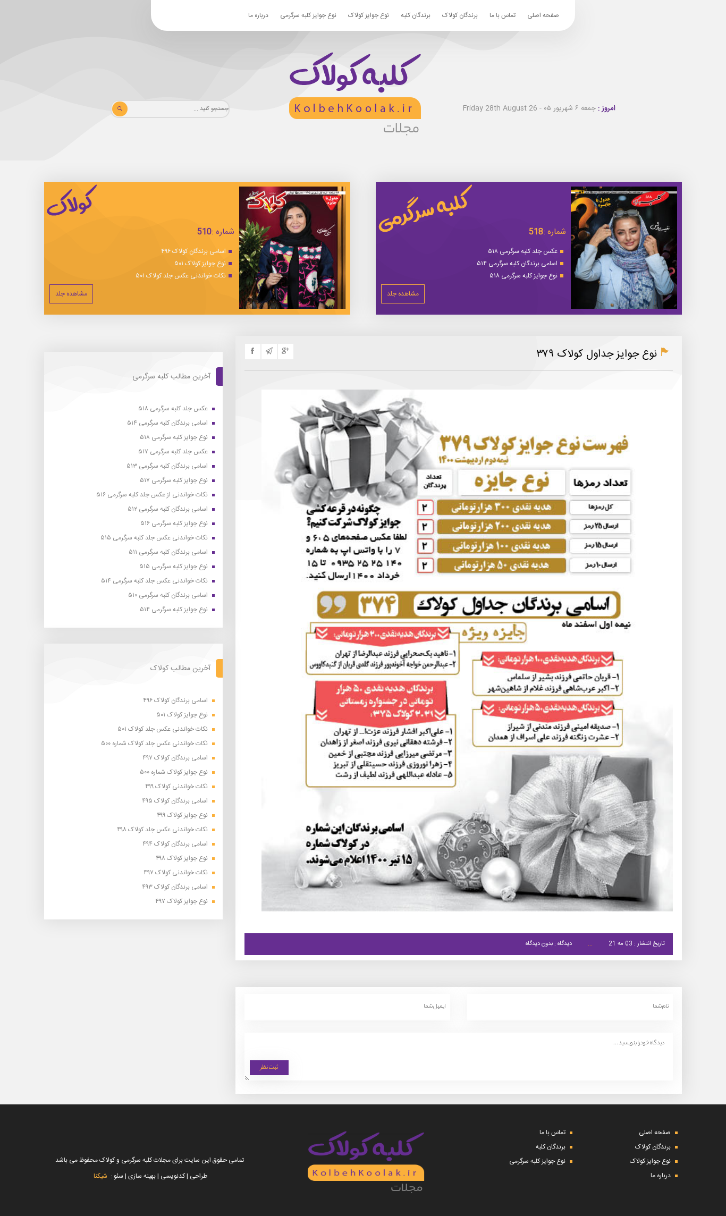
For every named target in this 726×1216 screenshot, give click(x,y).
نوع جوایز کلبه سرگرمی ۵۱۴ (174, 609)
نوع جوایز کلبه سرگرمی (308, 15)
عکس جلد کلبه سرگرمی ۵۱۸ (523, 251)
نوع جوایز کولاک (368, 15)
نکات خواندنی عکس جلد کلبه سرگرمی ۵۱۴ (154, 581)
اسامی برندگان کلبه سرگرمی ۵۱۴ (517, 263)
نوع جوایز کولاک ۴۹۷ (181, 901)
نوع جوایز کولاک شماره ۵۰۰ (174, 772)
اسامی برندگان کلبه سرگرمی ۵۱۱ (168, 552)
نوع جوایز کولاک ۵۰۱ (200, 263)
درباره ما (258, 15)
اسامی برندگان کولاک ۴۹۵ (175, 801)
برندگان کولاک (460, 15)
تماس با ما (502, 15)
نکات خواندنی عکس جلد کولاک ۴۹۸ (162, 829)
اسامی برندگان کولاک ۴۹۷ (175, 758)
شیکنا (100, 1176)
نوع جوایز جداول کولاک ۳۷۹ (596, 354)
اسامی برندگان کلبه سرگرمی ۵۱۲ (168, 509)
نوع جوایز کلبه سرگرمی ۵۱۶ (174, 523)
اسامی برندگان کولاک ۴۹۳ (175, 887)
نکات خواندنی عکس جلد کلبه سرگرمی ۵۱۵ (154, 538)
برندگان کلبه (415, 15)
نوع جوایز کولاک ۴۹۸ (182, 858)
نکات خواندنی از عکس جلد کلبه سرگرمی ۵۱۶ (152, 495)
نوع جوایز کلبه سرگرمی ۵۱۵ (173, 566)
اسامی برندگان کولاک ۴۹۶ (193, 251)
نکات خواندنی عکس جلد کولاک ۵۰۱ (181, 276)
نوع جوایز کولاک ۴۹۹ (182, 815)
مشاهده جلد (403, 294)
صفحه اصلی (543, 15)
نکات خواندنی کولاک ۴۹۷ (175, 872)
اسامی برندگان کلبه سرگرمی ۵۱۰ (168, 595)
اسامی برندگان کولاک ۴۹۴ (175, 844)
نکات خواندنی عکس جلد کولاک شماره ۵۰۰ (154, 743)
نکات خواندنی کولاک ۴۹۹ (176, 786)
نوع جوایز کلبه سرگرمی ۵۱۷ (174, 480)
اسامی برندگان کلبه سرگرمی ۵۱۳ (167, 466)
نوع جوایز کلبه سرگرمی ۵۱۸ (523, 276)
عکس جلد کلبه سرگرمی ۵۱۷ (173, 452)
